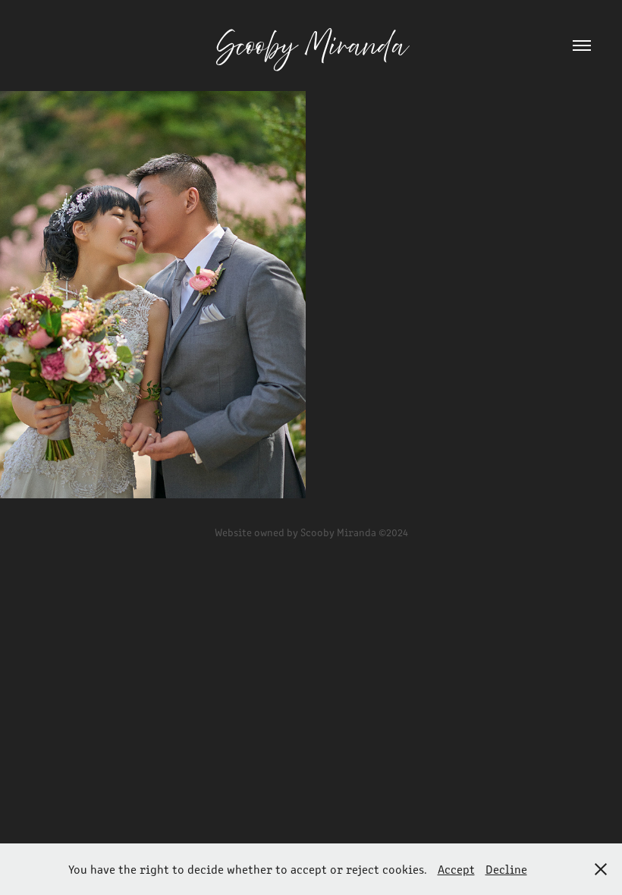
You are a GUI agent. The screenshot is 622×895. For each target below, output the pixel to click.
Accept (456, 869)
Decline (506, 869)
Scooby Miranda (311, 45)
